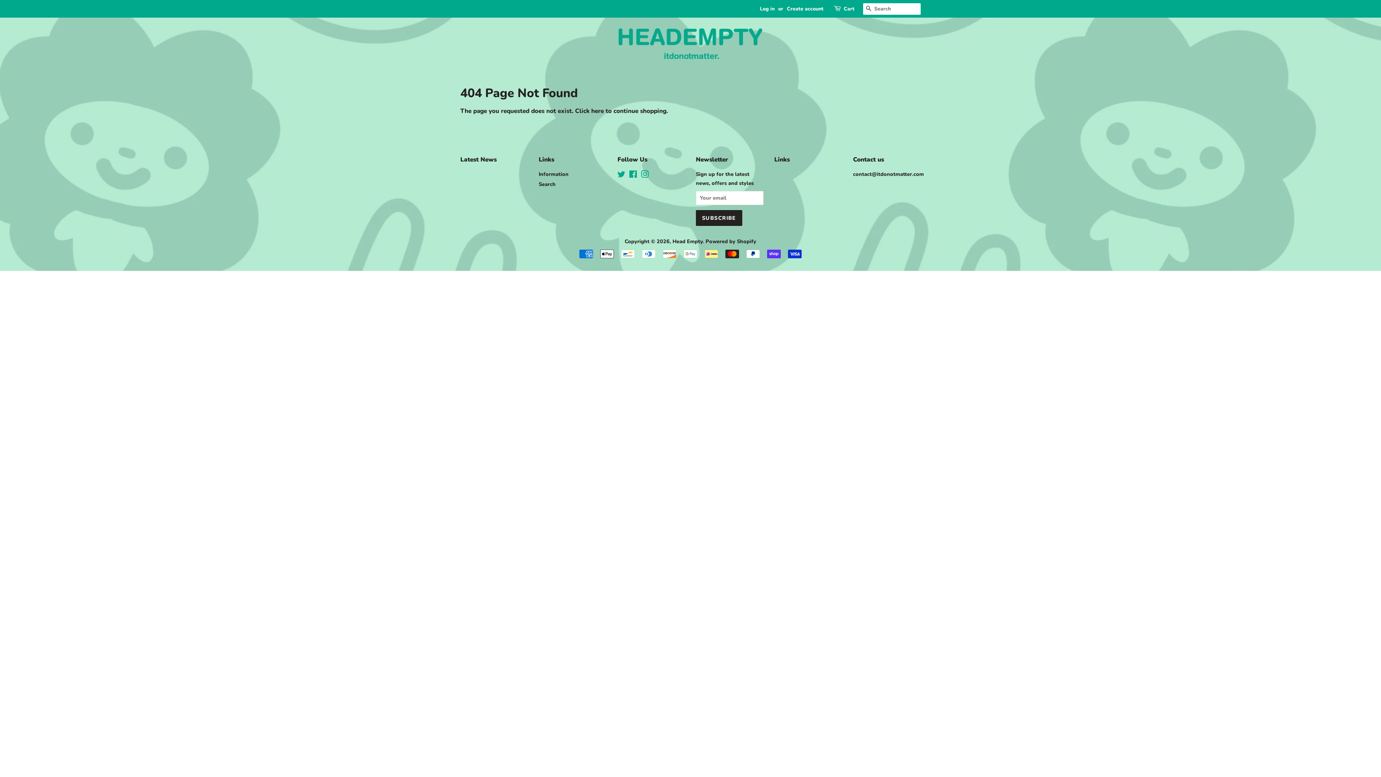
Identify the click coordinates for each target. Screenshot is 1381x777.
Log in (767, 8)
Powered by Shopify (731, 241)
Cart (849, 8)
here (597, 111)
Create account (805, 8)
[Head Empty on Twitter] (621, 175)
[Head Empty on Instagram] (645, 175)
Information (554, 174)
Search (547, 184)
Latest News (478, 159)
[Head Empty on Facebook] (633, 175)
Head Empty (688, 241)
